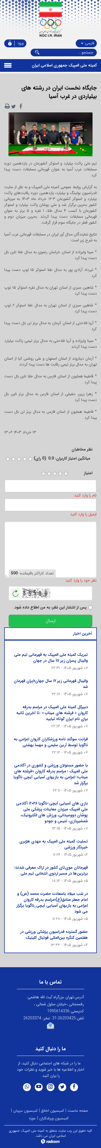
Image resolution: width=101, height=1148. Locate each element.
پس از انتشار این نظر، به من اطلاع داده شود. (50, 607)
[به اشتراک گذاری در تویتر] (13, 106)
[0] (7, 459)
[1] (43, 473)
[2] (49, 473)
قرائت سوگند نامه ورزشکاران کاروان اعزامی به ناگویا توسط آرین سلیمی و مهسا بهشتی (51, 742)
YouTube (39, 1087)
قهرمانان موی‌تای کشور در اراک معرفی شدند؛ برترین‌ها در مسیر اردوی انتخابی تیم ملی (51, 870)
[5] (65, 473)
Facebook (74, 1087)
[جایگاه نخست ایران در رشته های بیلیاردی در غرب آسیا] (50, 136)
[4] (60, 473)
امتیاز (88, 473)
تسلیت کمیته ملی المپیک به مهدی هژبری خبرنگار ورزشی (53, 844)
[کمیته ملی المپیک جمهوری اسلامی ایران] (50, 19)
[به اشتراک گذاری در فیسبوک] (20, 106)
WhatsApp (27, 1087)
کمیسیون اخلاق (52, 1111)
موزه (32, 1118)
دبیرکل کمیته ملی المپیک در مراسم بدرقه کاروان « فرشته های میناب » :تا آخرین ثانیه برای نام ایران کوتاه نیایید (52, 713)
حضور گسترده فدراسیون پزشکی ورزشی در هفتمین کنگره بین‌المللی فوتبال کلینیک (54, 935)
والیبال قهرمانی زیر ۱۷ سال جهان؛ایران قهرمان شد (51, 684)
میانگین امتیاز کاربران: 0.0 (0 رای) (62, 459)
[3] (54, 473)
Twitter (62, 1087)
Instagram (50, 1087)
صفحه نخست (78, 1111)
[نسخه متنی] (7, 106)
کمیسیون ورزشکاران (53, 1118)
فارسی (89, 43)
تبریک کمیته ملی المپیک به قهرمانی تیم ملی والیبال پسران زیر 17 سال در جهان (51, 658)
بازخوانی (16, 592)
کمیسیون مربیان (25, 1111)
